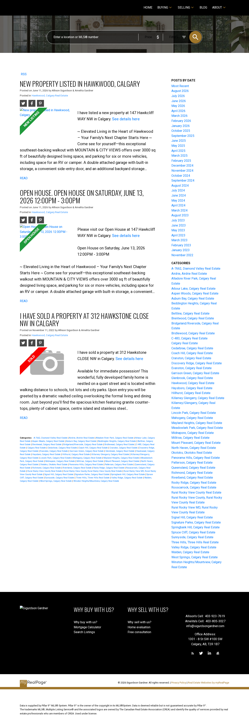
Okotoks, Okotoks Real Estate (54, 464)
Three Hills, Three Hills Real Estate (93, 477)
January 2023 (180, 250)
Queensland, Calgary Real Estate (193, 467)
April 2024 (178, 205)
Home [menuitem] (148, 7)
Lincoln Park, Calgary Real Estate (56, 458)
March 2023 (179, 240)
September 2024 (182, 180)
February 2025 (181, 161)
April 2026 (178, 111)
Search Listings (84, 632)
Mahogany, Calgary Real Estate (87, 458)
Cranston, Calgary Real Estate (124, 448)
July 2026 (178, 96)
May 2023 (178, 230)
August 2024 (180, 185)
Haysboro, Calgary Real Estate (46, 454)
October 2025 (180, 131)
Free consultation (139, 632)
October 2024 (180, 175)
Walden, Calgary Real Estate (190, 552)
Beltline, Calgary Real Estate (190, 313)
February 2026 (181, 121)
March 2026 (179, 116)
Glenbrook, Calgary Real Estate (120, 451)
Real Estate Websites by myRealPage (208, 682)
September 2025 (182, 136)
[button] (193, 653)
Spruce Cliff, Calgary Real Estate (193, 532)
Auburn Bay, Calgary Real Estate (81, 441)
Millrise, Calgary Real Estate (90, 461)
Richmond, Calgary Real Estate (46, 468)
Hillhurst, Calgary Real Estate (76, 454)
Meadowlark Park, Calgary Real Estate (197, 428)
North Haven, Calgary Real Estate (193, 448)
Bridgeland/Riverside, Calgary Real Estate (83, 444)
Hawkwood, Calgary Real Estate (50, 95)
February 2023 (181, 245)
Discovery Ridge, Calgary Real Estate (196, 363)
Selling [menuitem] (184, 7)
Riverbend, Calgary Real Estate (77, 468)
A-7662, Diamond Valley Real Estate (51, 438)
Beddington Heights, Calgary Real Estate (117, 441)
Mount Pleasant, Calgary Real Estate (122, 461)
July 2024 (178, 190)
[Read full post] (47, 124)
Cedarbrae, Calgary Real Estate (63, 448)
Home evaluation (139, 627)
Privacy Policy (178, 682)
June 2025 (178, 140)
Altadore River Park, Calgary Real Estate (115, 438)
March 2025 (179, 155)
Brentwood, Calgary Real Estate (47, 444)
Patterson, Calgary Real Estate (119, 464)
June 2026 (178, 101)
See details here (126, 119)
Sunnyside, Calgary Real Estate (60, 477)
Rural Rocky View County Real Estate (44, 471)
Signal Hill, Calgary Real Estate (59, 474)
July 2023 (178, 220)
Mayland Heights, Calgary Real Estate (121, 458)
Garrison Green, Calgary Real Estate (87, 451)
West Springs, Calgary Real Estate (56, 481)
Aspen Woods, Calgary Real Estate (48, 441)
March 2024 (179, 210)
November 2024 (182, 170)
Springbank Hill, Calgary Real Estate (128, 474)
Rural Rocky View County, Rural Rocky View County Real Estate (93, 471)
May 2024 (178, 200)
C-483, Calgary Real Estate (189, 338)
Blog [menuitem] (203, 7)
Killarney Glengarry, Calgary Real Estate (111, 454)
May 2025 (178, 146)
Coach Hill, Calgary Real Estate (93, 448)
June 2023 (178, 225)
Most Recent (180, 86)
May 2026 (178, 106)
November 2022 (182, 255)
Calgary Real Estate (36, 448)
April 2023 (178, 235)
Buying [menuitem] (162, 7)
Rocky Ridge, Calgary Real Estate (109, 468)
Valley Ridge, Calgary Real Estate (127, 477)
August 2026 (180, 91)
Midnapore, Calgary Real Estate (60, 461)
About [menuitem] (217, 7)
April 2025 (178, 151)
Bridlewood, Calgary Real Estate (119, 444)
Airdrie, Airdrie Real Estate (82, 438)
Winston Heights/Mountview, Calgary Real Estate (96, 481)
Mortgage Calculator (87, 627)
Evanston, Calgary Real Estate (54, 451)
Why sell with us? (139, 622)
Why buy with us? (85, 622)
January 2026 (180, 126)
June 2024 (178, 195)
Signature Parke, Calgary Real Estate (92, 474)
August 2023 (180, 215)
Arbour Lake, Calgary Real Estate (193, 288)
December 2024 (182, 165)
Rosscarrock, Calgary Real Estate (193, 487)
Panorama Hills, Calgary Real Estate (86, 464)
